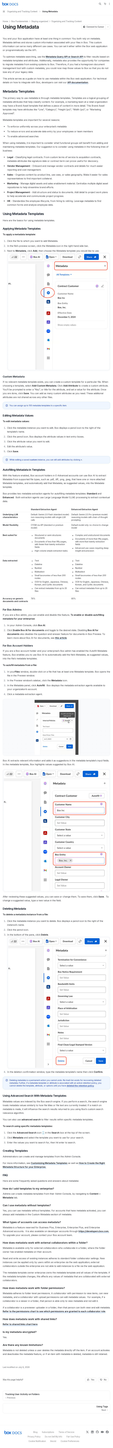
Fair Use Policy (73, 1436)
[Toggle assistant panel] (105, 4)
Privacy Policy (34, 1436)
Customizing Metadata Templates (49, 1163)
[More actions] (109, 4)
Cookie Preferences (70, 1441)
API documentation (77, 82)
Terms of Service (66, 1432)
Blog (35, 1432)
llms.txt (53, 1441)
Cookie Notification (37, 1441)
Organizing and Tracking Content (66, 21)
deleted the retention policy (80, 1085)
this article (61, 638)
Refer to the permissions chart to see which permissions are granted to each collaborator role (54, 1311)
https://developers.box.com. (94, 1231)
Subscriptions (48, 1432)
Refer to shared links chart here (20, 1324)
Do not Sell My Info (53, 1436)
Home (5, 21)
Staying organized (39, 21)
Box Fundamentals (19, 21)
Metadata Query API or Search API (64, 56)
